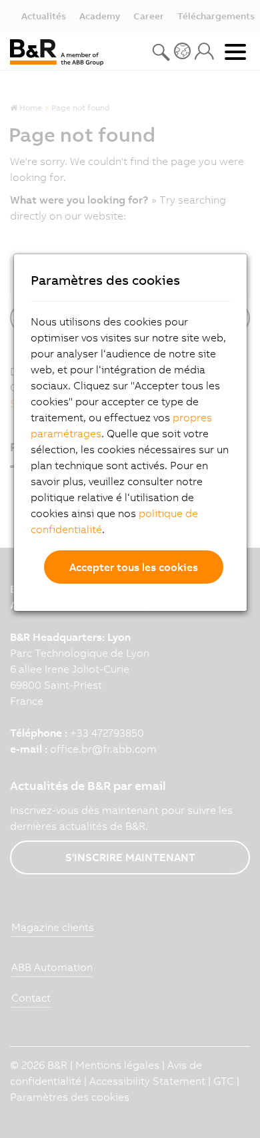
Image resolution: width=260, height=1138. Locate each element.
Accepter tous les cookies (133, 567)
